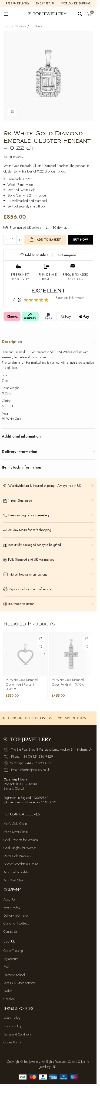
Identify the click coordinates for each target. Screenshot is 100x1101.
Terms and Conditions (17, 1034)
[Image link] (29, 739)
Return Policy (11, 907)
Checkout (9, 999)
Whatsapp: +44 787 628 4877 (31, 763)
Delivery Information (16, 915)
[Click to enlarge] (12, 112)
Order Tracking (13, 951)
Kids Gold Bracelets (15, 872)
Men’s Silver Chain (15, 832)
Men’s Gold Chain (15, 823)
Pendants (36, 26)
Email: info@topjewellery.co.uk (30, 769)
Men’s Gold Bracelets (17, 856)
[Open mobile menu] (5, 14)
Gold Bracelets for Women (20, 840)
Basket (7, 991)
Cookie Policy (12, 1042)
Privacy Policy (12, 1026)
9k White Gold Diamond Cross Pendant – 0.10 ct (68, 682)
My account (10, 959)
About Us (9, 899)
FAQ (6, 967)
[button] (41, 639)
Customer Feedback (16, 923)
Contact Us (10, 931)
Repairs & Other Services (19, 983)
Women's (20, 26)
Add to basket (49, 239)
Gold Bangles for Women (20, 848)
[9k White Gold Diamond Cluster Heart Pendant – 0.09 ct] (25, 654)
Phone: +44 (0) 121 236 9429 (32, 756)
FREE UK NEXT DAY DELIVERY (20, 277)
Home (6, 26)
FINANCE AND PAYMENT (48, 277)
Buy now (80, 239)
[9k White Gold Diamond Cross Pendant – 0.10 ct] (71, 654)
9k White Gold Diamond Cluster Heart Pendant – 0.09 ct (22, 684)
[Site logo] (48, 13)
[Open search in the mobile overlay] (80, 14)
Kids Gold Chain (13, 880)
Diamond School (14, 975)
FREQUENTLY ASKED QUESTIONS (75, 277)
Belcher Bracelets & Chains (20, 864)
